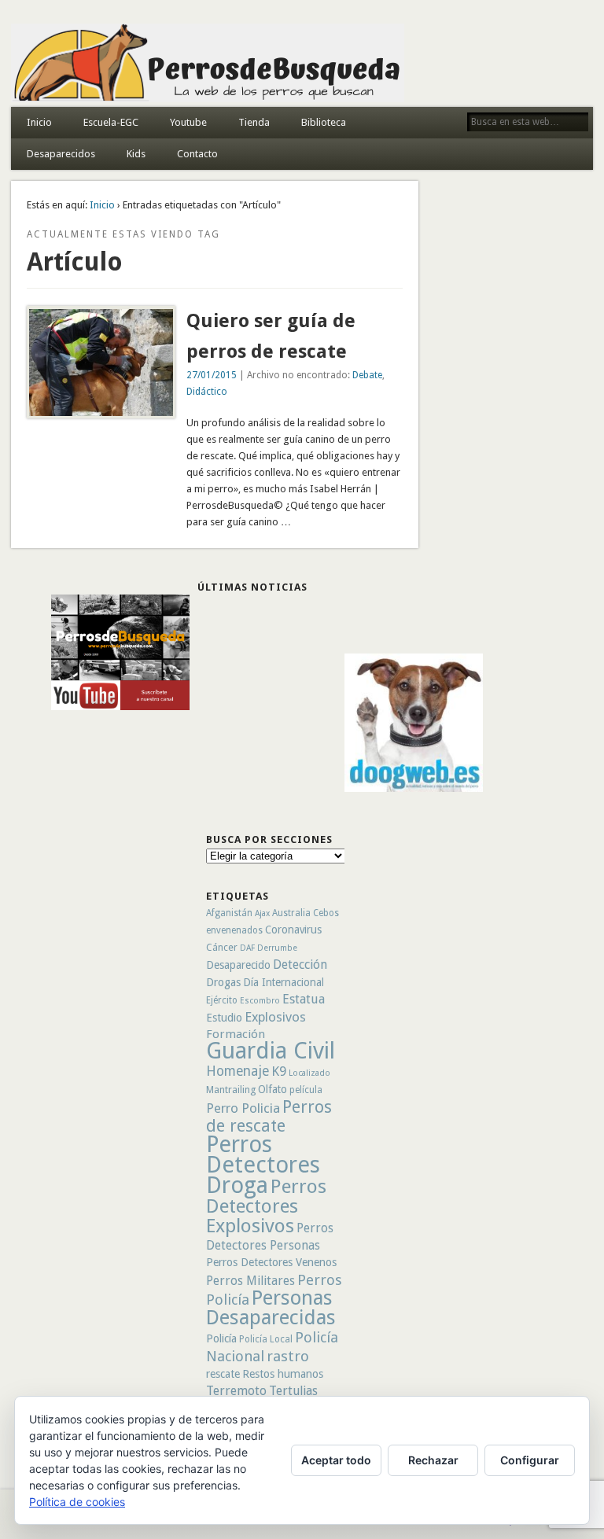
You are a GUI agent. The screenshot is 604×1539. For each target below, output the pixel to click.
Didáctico (206, 391)
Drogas (223, 982)
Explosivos (275, 1017)
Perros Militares (250, 1280)
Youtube (188, 122)
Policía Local (266, 1339)
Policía (221, 1338)
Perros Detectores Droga (263, 1164)
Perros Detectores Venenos (271, 1262)
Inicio (39, 122)
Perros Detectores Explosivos (266, 1206)
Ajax (262, 913)
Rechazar (433, 1460)
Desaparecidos (61, 154)
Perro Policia (243, 1108)
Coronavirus (293, 929)
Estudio (224, 1017)
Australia (291, 913)
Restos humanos (282, 1374)
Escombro (260, 1001)
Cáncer (222, 947)
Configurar (529, 1460)
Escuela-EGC (110, 122)
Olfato (272, 1089)
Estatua (303, 999)
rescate (223, 1374)
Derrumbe (277, 948)
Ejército (222, 1000)
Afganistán (229, 913)
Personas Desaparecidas (271, 1307)
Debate (367, 375)
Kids (136, 154)
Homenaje (237, 1071)
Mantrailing (231, 1089)
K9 (278, 1071)
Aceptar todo (336, 1460)
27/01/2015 (211, 375)
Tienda (254, 122)
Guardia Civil (270, 1050)
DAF (247, 948)
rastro (288, 1356)
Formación (235, 1034)
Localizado (309, 1073)
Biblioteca (323, 122)
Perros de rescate (269, 1116)
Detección (300, 964)
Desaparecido (238, 965)
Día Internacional (283, 982)
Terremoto (236, 1390)
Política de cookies (77, 1501)
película (305, 1089)
